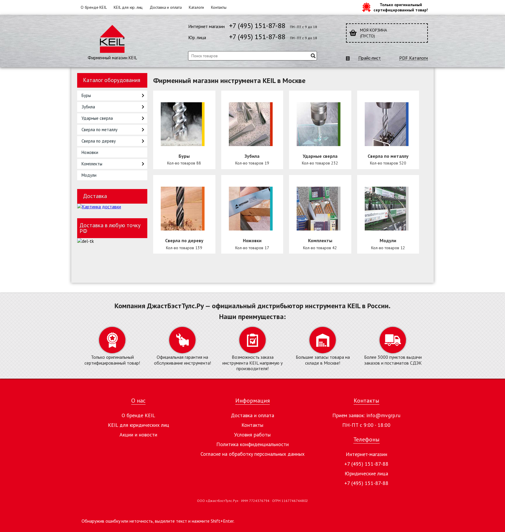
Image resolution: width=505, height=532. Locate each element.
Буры (86, 95)
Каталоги (196, 7)
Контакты (218, 7)
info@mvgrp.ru (383, 415)
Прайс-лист (369, 58)
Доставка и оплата (166, 7)
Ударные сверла (97, 118)
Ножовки (90, 152)
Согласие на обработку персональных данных (252, 453)
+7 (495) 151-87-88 (257, 25)
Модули (89, 175)
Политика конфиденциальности (252, 444)
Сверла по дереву (99, 141)
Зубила (88, 107)
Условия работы (252, 434)
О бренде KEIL (94, 7)
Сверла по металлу (99, 129)
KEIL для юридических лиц (138, 425)
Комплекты (92, 164)
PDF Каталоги (413, 58)
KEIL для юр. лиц (128, 7)
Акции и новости (138, 434)
